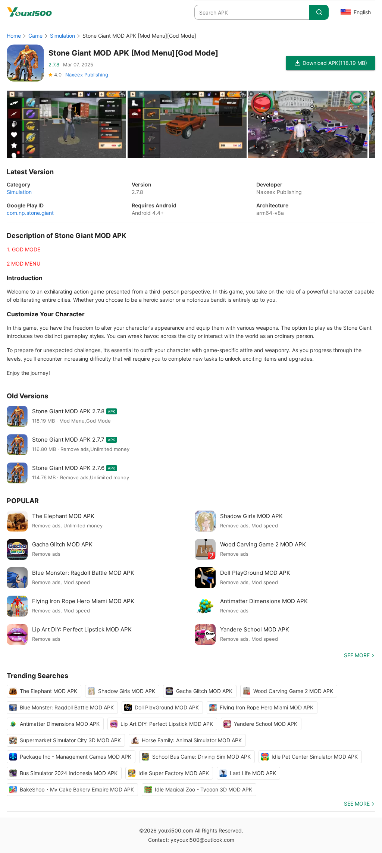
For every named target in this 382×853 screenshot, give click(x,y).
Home (14, 35)
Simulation (62, 35)
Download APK (335, 63)
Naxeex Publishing (86, 75)
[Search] (319, 12)
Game (35, 35)
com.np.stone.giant (30, 213)
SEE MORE (357, 655)
